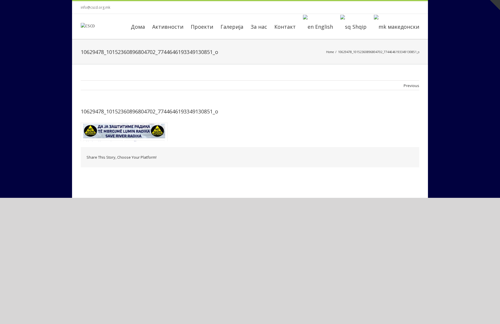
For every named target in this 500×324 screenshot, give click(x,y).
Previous (411, 85)
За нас (259, 26)
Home (330, 52)
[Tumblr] (359, 157)
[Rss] (389, 7)
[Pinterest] (350, 157)
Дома (138, 26)
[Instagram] (417, 7)
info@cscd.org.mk (95, 7)
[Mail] (406, 157)
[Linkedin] (378, 157)
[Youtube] (408, 7)
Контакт (285, 26)
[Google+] (369, 157)
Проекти (202, 26)
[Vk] (396, 157)
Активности (167, 26)
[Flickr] (380, 7)
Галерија (231, 26)
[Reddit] (387, 157)
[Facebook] (371, 7)
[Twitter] (399, 7)
